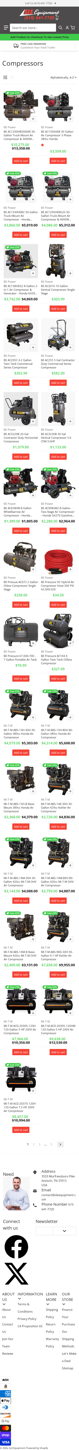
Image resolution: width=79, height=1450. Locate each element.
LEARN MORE (51, 1297)
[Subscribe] (64, 1231)
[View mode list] (11, 77)
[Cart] (73, 27)
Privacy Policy (27, 1319)
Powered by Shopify (37, 1448)
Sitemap (67, 1368)
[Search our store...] (60, 28)
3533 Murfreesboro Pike (58, 1176)
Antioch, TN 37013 (54, 1181)
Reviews (7, 1354)
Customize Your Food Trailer (38, 47)
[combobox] (37, 28)
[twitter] (16, 1273)
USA (44, 1185)
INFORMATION (30, 1294)
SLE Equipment (17, 1448)
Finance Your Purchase (68, 1317)
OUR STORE (67, 1297)
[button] (6, 27)
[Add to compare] (33, 119)
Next (60, 1144)
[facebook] (16, 1246)
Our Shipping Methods (68, 1339)
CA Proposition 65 (30, 1326)
